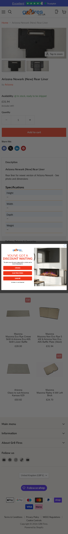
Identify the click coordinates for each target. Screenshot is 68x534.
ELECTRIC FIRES (17, 273)
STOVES (17, 268)
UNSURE (18, 278)
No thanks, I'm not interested (17, 282)
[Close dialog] (65, 246)
